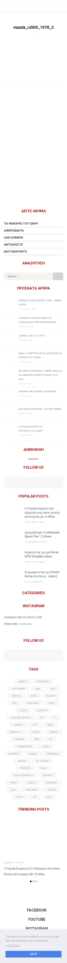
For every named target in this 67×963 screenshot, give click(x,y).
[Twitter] (19, 656)
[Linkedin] (34, 656)
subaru (31, 782)
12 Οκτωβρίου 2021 (35, 522)
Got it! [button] (33, 954)
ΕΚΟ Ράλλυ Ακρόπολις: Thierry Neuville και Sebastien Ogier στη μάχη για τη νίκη (40, 375)
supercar (51, 782)
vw (34, 797)
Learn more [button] (13, 945)
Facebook (37, 910)
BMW (33, 696)
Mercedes (52, 753)
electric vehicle (21, 717)
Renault (48, 775)
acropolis (43, 681)
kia (50, 739)
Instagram (36, 928)
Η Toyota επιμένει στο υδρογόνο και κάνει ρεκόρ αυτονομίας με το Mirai (42, 512)
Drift (52, 703)
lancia (46, 746)
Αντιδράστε (13, 244)
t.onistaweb (25, 624)
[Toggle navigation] (61, 6)
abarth (22, 681)
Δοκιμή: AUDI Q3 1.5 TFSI (31, 335)
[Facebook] (26, 483)
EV (42, 717)
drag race (32, 703)
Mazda (33, 753)
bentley (16, 696)
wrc (49, 797)
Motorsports (15, 251)
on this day (42, 761)
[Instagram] (41, 483)
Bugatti (50, 696)
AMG (37, 688)
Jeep (36, 739)
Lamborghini (24, 746)
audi (52, 688)
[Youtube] (34, 483)
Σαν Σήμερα (13, 237)
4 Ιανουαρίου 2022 (34, 562)
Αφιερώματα (14, 230)
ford (50, 725)
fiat (35, 725)
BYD (14, 703)
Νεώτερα (8, 862)
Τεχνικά (19, 862)
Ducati (23, 710)
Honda (36, 732)
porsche (25, 768)
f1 (54, 717)
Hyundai (19, 739)
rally (44, 768)
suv (13, 790)
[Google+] (26, 656)
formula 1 (16, 732)
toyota (52, 790)
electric (42, 710)
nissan (22, 761)
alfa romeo (18, 688)
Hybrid (53, 732)
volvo (19, 797)
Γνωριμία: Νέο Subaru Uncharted (37, 391)
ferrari (18, 725)
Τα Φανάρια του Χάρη (21, 223)
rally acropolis (23, 775)
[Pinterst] (56, 656)
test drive (32, 790)
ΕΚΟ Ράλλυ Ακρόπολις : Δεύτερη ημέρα (40, 409)
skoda (13, 782)
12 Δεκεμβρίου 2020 (36, 542)
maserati (14, 753)
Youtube (37, 919)
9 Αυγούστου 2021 (34, 582)
